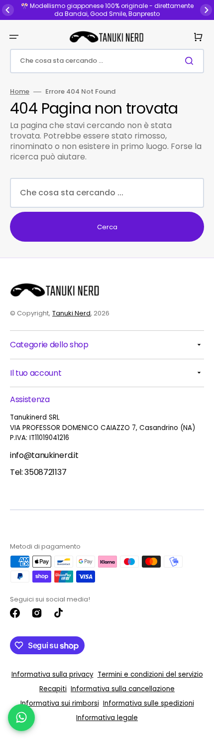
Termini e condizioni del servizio (150, 674)
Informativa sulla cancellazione (123, 689)
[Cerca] (191, 61)
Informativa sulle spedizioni (148, 703)
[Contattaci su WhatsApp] (21, 717)
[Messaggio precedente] (8, 10)
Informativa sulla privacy (52, 674)
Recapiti (53, 689)
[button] (14, 37)
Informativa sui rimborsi (59, 703)
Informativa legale (107, 718)
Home (19, 92)
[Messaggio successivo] (206, 10)
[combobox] (107, 61)
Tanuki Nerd (71, 313)
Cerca (107, 227)
